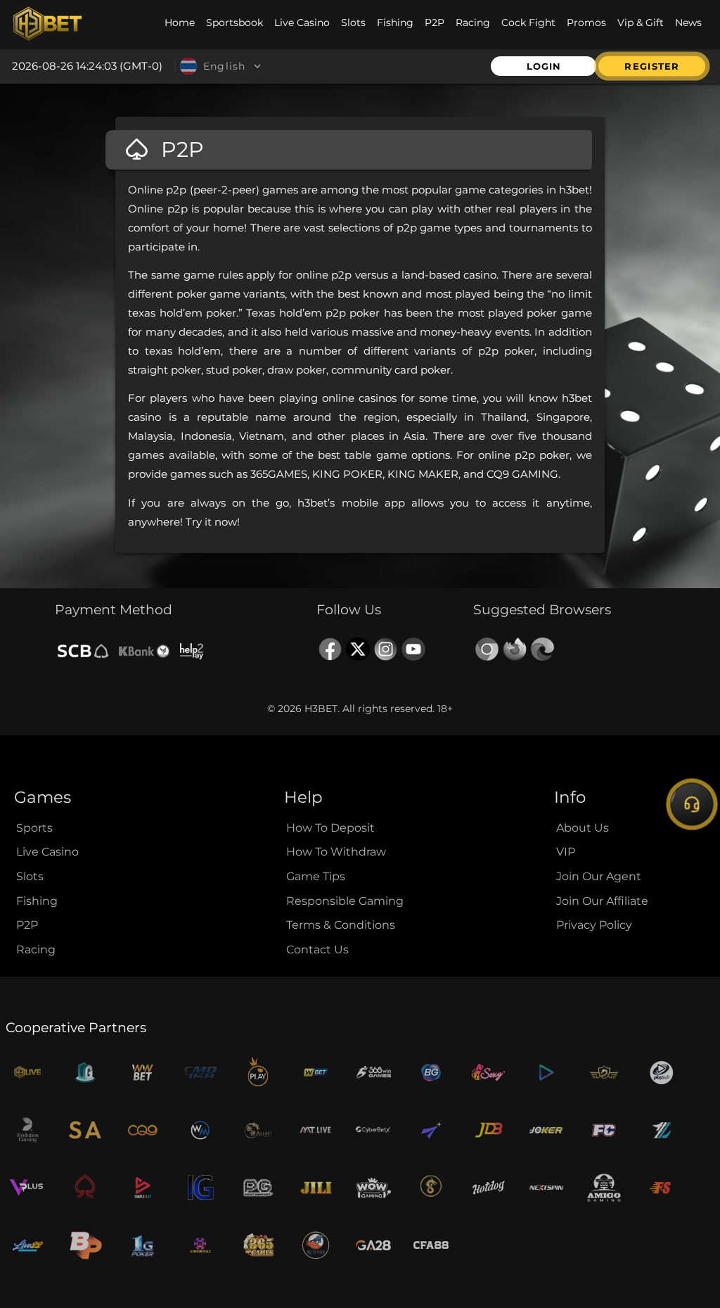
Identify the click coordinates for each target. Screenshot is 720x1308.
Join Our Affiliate (602, 901)
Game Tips (315, 876)
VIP (565, 851)
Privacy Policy (594, 925)
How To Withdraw (336, 851)
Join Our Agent (598, 876)
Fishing (37, 901)
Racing (36, 949)
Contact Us (317, 949)
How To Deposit (330, 827)
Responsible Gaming (345, 901)
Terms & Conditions (340, 925)
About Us (582, 827)
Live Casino (47, 851)
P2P (27, 925)
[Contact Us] (692, 804)
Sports (34, 827)
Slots (30, 876)
